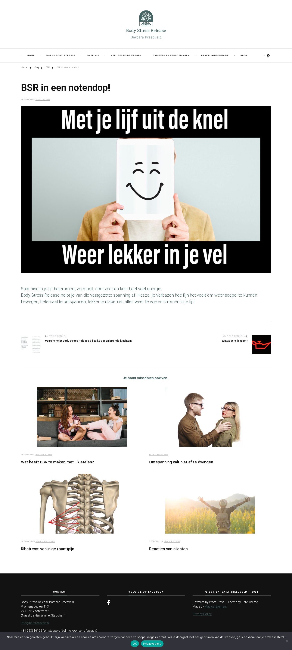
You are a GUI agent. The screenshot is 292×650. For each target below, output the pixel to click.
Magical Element (216, 606)
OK (135, 643)
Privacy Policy (202, 614)
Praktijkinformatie (215, 55)
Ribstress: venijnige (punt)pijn (47, 549)
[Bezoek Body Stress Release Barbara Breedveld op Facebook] (108, 603)
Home (31, 55)
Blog (243, 55)
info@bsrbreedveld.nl (35, 623)
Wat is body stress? (60, 55)
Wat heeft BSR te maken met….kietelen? (57, 462)
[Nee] (287, 641)
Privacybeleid (152, 643)
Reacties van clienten (168, 549)
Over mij (93, 55)
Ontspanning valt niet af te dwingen (181, 462)
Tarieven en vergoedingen (171, 55)
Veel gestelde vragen (126, 55)
